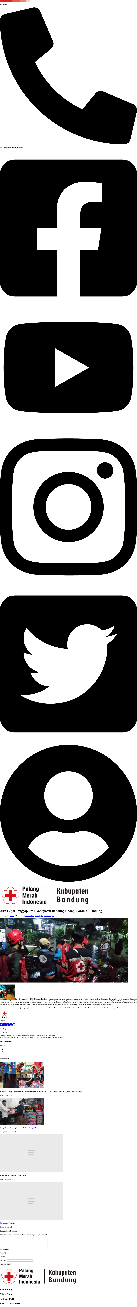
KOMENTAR (4, 1249)
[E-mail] (1, 1025)
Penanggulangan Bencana (43, 916)
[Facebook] (4, 1025)
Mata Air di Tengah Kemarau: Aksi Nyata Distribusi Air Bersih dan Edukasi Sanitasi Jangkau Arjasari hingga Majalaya (41, 1091)
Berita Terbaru (29, 916)
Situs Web (3, 1260)
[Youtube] (10, 1025)
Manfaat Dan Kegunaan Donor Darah (13, 1175)
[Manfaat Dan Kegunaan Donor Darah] (31, 1171)
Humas (12, 916)
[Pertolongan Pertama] (31, 1219)
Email (2, 1256)
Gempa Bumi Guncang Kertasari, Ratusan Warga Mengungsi (21, 1128)
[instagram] (13, 1025)
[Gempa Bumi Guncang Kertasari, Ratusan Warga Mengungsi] (22, 1124)
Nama (2, 1253)
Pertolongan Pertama (7, 1223)
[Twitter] (7, 1025)
